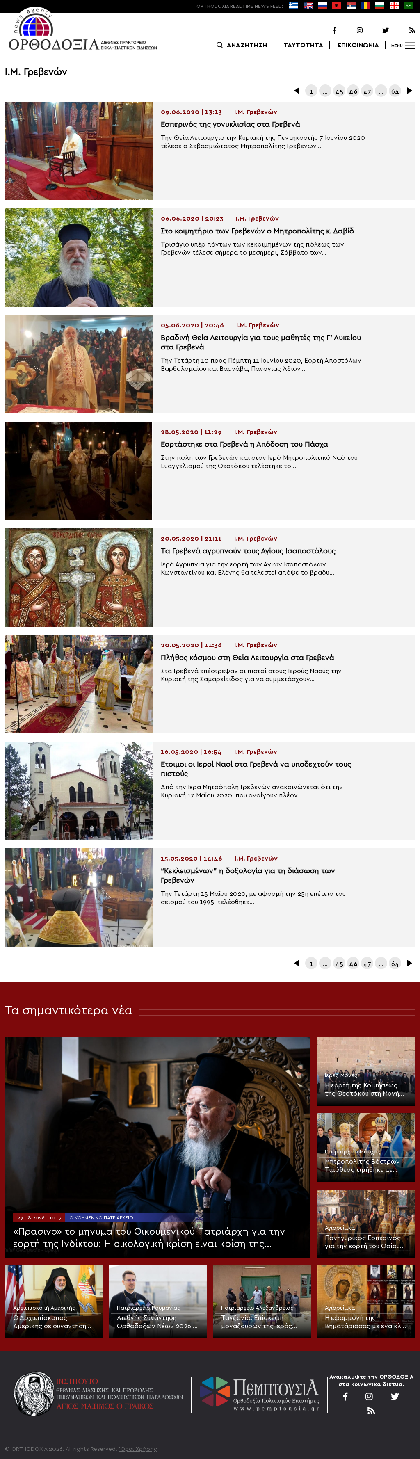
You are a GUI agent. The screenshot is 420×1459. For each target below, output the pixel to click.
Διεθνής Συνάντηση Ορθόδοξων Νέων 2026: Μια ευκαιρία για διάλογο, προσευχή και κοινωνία (157, 1322)
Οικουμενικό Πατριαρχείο (101, 1217)
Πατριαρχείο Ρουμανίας (148, 1308)
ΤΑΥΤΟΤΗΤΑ (303, 45)
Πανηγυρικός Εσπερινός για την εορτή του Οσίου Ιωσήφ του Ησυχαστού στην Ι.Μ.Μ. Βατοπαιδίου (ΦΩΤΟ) (363, 1242)
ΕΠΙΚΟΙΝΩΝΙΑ (358, 45)
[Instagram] (350, 31)
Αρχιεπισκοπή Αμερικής (44, 1308)
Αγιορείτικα (340, 1228)
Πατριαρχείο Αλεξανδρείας (257, 1308)
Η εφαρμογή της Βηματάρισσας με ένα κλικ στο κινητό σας (366, 1322)
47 (367, 91)
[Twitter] (376, 31)
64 (395, 91)
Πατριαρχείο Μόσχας (353, 1152)
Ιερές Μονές (341, 1075)
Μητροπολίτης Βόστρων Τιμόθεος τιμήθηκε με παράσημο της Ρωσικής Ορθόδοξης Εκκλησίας (362, 1166)
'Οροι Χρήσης (138, 1449)
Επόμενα (409, 90)
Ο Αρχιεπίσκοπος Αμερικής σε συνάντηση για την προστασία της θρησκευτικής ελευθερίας (52, 1322)
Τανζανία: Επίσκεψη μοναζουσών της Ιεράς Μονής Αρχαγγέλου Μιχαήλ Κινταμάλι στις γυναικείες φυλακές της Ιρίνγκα (258, 1322)
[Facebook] (324, 31)
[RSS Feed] (402, 31)
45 (339, 91)
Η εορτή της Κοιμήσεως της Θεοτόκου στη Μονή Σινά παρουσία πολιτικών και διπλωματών (364, 1090)
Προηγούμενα (297, 90)
